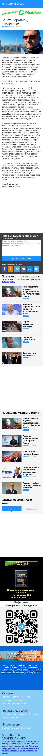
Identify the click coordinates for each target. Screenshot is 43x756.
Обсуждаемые (31, 509)
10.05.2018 (26, 342)
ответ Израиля (8, 282)
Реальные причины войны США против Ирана (30, 439)
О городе (26, 697)
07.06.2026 (26, 298)
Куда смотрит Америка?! (29, 354)
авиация (30, 279)
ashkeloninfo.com (13, 4)
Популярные (11, 509)
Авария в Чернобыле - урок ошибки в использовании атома (31, 309)
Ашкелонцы (19, 700)
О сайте (5, 728)
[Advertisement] (21, 211)
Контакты (25, 728)
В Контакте (34, 714)
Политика (4, 26)
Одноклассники (20, 714)
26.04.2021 (26, 316)
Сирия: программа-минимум (28, 324)
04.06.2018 (26, 328)
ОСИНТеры (19, 279)
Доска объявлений (10, 704)
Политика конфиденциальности (20, 747)
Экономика (26, 430)
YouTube (15, 717)
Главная (5, 697)
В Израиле (6, 700)
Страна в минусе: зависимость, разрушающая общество (31, 471)
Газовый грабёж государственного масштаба (32, 485)
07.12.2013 (26, 357)
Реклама (15, 728)
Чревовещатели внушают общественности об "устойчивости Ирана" (31, 291)
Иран (37, 279)
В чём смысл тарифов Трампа (31, 453)
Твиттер (5, 717)
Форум (24, 704)
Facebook (6, 714)
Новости (15, 697)
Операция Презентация (29, 338)
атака (10, 279)
